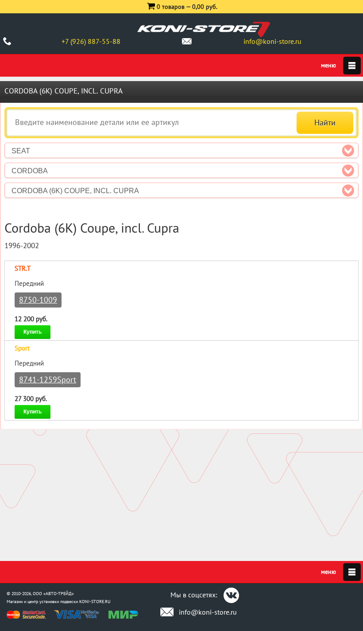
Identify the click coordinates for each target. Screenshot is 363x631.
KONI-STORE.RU (95, 601)
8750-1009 (38, 300)
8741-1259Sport (47, 379)
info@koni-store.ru (272, 41)
